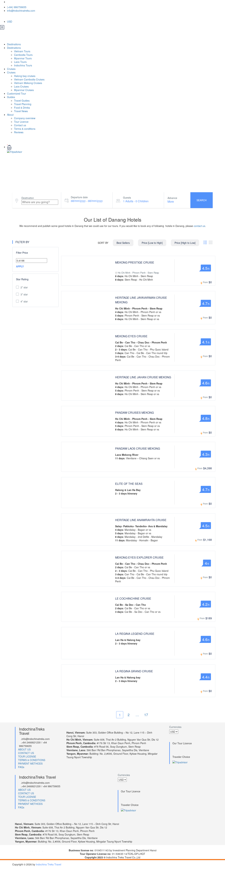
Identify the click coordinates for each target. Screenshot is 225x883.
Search (202, 200)
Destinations (14, 44)
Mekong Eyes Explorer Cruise (139, 557)
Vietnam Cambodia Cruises (29, 79)
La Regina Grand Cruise (134, 671)
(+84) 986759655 (16, 7)
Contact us (20, 125)
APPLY (20, 266)
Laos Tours (20, 62)
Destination (27, 198)
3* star (24, 294)
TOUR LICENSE (27, 756)
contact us (199, 226)
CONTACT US (26, 753)
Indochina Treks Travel (48, 864)
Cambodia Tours (23, 55)
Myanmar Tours (23, 58)
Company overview (24, 118)
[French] (15, 16)
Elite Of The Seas (129, 484)
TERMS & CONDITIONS (31, 760)
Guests (127, 197)
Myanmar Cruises (24, 90)
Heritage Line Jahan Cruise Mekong (143, 377)
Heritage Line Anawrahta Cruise (140, 520)
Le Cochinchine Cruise (133, 598)
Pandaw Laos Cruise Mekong (137, 448)
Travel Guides (22, 100)
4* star (24, 301)
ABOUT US (24, 749)
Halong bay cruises (24, 76)
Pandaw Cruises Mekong (134, 413)
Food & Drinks (22, 107)
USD (10, 21)
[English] (10, 16)
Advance (172, 198)
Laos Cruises (21, 86)
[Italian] (27, 16)
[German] (21, 16)
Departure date (79, 197)
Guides (11, 97)
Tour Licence (21, 121)
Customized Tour (16, 93)
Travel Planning (22, 104)
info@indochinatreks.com (21, 10)
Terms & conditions (24, 128)
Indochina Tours (23, 65)
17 (146, 714)
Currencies (175, 727)
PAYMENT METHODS (30, 763)
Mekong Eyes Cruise (131, 336)
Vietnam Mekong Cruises (28, 83)
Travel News (21, 111)
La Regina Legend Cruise (134, 634)
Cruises (11, 69)
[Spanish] (32, 16)
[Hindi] (38, 16)
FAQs (21, 767)
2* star (24, 287)
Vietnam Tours (22, 51)
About (10, 114)
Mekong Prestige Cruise (134, 262)
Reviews (18, 132)
